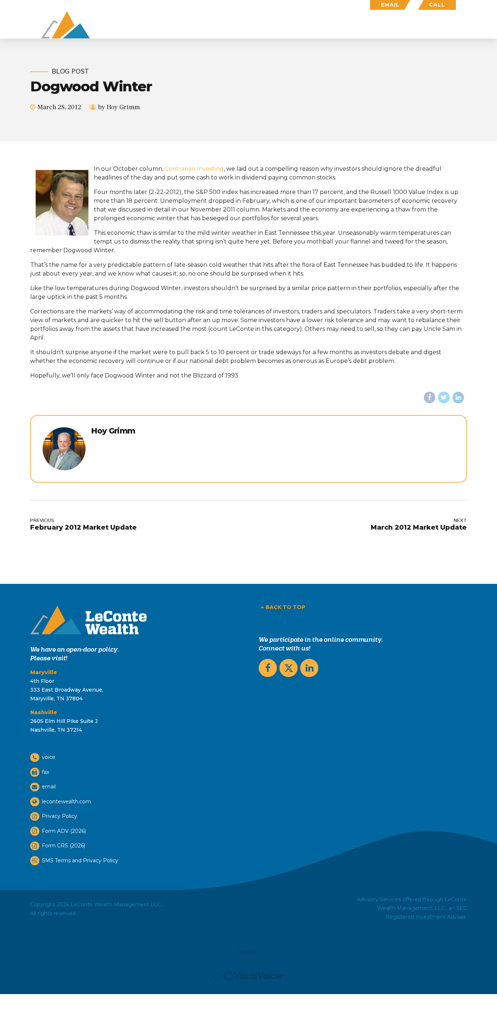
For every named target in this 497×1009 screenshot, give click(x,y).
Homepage (210, 24)
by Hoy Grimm (119, 107)
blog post (70, 72)
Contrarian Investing (194, 168)
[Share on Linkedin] (458, 397)
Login (447, 24)
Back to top (285, 607)
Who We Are (357, 24)
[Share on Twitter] (444, 397)
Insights (407, 24)
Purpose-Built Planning (282, 24)
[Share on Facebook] (430, 397)
